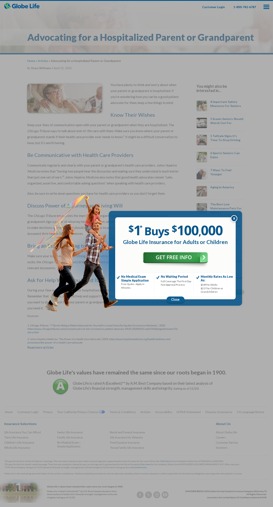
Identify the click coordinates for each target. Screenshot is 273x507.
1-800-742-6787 (244, 7)
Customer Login (213, 7)
